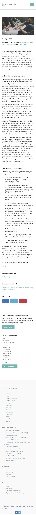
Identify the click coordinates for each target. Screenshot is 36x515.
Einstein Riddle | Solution (13, 440)
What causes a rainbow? (13, 449)
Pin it (23, 301)
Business (6, 341)
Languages (6, 347)
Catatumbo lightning (12, 446)
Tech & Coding (7, 360)
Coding (8, 396)
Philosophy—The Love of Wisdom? (16, 437)
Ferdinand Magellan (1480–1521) (15, 458)
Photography (7, 351)
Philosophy (6, 349)
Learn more (8, 327)
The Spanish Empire (11, 456)
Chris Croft (23, 44)
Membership (9, 472)
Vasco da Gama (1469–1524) (14, 451)
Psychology (6, 355)
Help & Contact (10, 476)
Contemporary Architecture (14, 453)
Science (5, 358)
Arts (4, 338)
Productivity (7, 353)
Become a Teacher (11, 470)
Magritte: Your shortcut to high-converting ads (20, 493)
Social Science (10, 419)
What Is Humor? (10, 460)
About (7, 486)
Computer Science (11, 398)
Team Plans (9, 474)
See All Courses (9, 366)
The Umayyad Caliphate (13, 435)
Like (5, 301)
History (5, 345)
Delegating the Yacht (9, 277)
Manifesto (9, 488)
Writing (5, 362)
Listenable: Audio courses (13, 490)
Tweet (14, 301)
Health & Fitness (8, 343)
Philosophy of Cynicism (12, 430)
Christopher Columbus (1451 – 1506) (17, 433)
